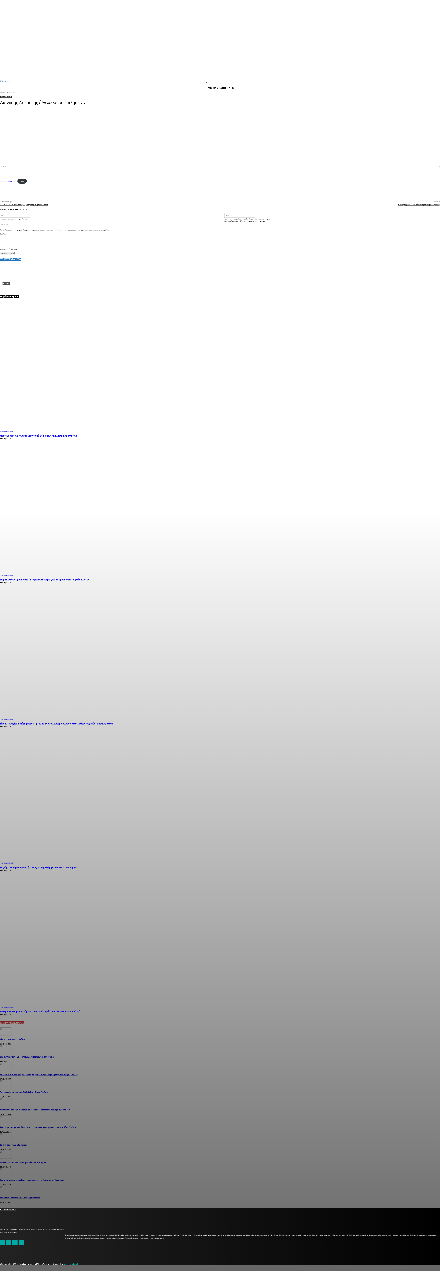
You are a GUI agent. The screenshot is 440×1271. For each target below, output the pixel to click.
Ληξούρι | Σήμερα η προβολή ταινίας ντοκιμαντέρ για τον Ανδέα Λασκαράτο (38, 867)
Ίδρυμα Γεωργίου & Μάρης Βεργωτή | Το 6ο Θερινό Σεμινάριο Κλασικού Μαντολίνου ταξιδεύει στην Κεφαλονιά (56, 723)
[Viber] (428, 173)
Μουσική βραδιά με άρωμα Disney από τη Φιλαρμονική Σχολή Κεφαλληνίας (38, 435)
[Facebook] (395, 173)
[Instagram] (8, 1242)
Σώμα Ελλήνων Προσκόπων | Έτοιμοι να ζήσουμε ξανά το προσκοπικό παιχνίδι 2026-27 (44, 579)
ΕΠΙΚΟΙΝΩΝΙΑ (8, 1209)
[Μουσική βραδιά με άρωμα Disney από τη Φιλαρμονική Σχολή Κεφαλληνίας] (220, 366)
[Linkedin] (411, 173)
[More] (436, 173)
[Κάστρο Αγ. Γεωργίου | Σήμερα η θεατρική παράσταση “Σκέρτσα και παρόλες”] (220, 942)
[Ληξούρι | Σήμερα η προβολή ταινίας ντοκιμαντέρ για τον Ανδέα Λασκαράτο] (220, 798)
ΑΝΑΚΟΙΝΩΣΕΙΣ (7, 431)
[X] (403, 173)
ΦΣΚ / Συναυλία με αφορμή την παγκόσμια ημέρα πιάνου (24, 204)
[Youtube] (21, 1242)
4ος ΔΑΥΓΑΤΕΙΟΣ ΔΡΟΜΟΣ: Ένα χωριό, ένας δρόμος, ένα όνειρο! (30, 287)
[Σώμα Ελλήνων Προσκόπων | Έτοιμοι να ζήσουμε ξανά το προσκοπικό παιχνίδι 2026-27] (220, 510)
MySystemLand (70, 1264)
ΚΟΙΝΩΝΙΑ (6, 283)
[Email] (419, 173)
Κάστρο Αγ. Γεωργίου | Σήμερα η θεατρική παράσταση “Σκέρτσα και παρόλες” (40, 1011)
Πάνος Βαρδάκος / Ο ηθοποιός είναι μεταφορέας (419, 204)
